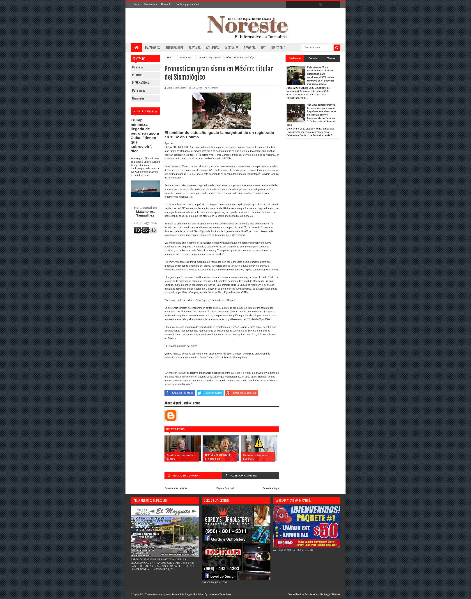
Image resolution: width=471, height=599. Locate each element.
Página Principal (225, 488)
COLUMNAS (212, 47)
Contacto (166, 4)
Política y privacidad (187, 4)
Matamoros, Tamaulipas (145, 211)
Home (136, 4)
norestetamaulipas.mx (160, 594)
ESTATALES (195, 47)
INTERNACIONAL (174, 47)
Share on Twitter (213, 392)
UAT (263, 47)
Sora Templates (307, 594)
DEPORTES (250, 47)
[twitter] (297, 4)
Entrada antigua (271, 488)
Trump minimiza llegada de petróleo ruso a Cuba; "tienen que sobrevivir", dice (145, 135)
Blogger (188, 594)
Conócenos (150, 4)
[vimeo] (305, 4)
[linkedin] (328, 4)
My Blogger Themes (330, 594)
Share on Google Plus (244, 392)
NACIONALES (231, 47)
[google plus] (336, 4)
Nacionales (138, 98)
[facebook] (290, 4)
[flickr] (313, 4)
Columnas (137, 67)
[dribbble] (321, 4)
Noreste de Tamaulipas (219, 594)
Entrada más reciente (175, 488)
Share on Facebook (182, 392)
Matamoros (152, 47)
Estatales (137, 75)
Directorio (278, 47)
